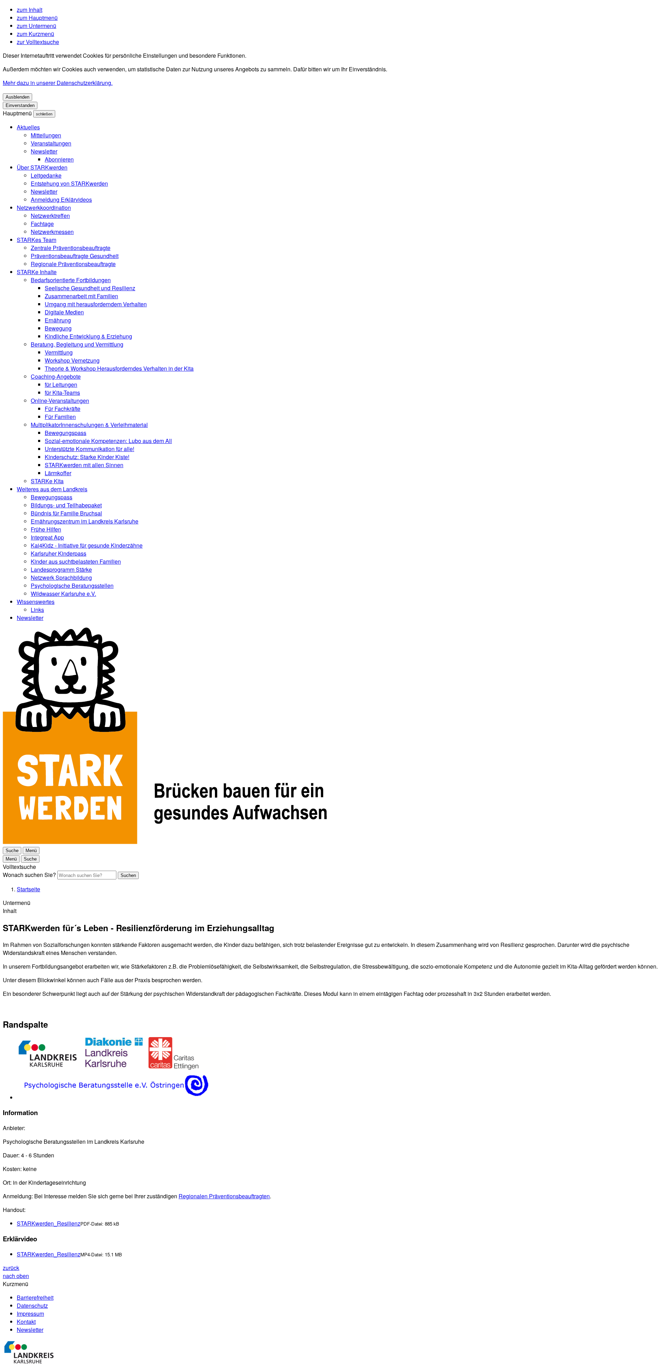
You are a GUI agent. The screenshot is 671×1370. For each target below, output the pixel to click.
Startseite (28, 889)
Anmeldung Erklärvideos (61, 199)
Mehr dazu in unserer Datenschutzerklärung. (58, 83)
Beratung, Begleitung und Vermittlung (77, 344)
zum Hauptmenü (37, 18)
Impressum (30, 1314)
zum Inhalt (29, 10)
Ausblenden (17, 97)
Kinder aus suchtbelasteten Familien (76, 561)
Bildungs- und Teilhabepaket (66, 505)
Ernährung (58, 320)
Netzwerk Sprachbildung (61, 577)
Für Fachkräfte (62, 409)
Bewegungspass (65, 433)
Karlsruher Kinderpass (58, 553)
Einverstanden (20, 105)
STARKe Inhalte (37, 272)
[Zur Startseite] (165, 842)
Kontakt (26, 1322)
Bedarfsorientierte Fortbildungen (71, 280)
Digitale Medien (64, 312)
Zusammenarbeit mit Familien (81, 296)
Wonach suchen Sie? (29, 875)
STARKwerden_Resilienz (48, 1223)
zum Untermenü (36, 26)
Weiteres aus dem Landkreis (52, 489)
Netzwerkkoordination (44, 208)
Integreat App (47, 537)
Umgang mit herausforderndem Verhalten (96, 304)
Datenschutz (32, 1305)
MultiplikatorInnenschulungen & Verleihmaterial (89, 425)
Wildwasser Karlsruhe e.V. (63, 594)
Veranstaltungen (51, 143)
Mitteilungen (46, 135)
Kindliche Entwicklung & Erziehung (88, 336)
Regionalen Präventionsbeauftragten (224, 1196)
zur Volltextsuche (38, 42)
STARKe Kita (47, 481)
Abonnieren (59, 159)
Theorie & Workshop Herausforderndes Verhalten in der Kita (119, 368)
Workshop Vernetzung (72, 360)
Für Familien (60, 417)
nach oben (16, 1276)
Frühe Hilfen (46, 529)
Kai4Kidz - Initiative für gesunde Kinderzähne (87, 545)
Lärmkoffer (58, 473)
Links (37, 610)
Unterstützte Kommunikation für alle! (89, 449)
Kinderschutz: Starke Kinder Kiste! (87, 457)
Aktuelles (28, 127)
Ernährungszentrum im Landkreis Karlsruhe (84, 521)
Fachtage (42, 224)
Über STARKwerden (42, 167)
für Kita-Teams (62, 392)
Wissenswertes (36, 602)
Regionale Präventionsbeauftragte (73, 264)
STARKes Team (36, 240)
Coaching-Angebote (56, 376)
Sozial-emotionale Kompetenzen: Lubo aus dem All (108, 441)
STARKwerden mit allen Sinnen (84, 465)
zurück (11, 1268)
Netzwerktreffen (50, 216)
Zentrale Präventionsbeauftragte (70, 248)
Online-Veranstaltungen (60, 401)
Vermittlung (59, 352)
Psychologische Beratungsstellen (72, 585)
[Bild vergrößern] (342, 1069)
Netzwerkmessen (52, 232)
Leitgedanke (46, 175)
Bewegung (58, 328)
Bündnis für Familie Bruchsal (66, 513)
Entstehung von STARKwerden (69, 183)
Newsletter (44, 151)
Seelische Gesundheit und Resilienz (90, 288)
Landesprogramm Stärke (61, 569)
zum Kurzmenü (35, 34)
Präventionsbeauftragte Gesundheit (74, 256)
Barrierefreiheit (35, 1297)
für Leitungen (61, 384)
